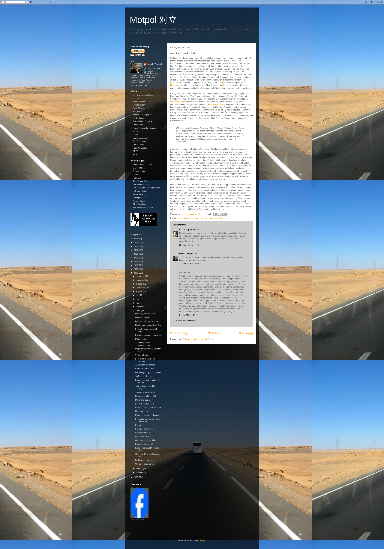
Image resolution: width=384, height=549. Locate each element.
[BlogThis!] (217, 214)
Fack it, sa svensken (144, 429)
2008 (136, 273)
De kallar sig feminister (145, 460)
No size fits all (139, 201)
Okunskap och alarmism (145, 440)
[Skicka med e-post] (214, 214)
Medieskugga (138, 118)
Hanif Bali (137, 178)
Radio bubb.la (139, 101)
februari (139, 469)
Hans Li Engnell (187, 253)
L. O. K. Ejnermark (187, 229)
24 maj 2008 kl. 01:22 (188, 315)
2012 (136, 258)
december (140, 276)
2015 (136, 246)
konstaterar (227, 85)
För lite (138, 425)
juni (138, 299)
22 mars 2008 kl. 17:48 (189, 245)
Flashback (137, 111)
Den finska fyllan (142, 317)
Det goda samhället (141, 184)
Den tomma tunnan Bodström (148, 325)
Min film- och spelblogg (143, 95)
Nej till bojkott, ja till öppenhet (148, 372)
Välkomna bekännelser (145, 392)
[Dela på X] (220, 214)
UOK (235, 102)
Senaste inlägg (179, 333)
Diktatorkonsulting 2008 (145, 396)
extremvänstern (177, 102)
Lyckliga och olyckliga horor (147, 321)
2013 (136, 254)
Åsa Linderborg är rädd (145, 365)
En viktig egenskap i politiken (148, 335)
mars (138, 310)
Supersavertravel (140, 138)
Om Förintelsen (139, 141)
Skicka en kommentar (185, 321)
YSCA (135, 131)
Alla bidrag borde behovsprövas (142, 344)
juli (137, 295)
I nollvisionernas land (144, 404)
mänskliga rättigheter (218, 218)
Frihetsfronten (139, 105)
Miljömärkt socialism (144, 400)
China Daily (138, 125)
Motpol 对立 (153, 20)
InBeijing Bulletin (140, 191)
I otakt (135, 174)
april (138, 307)
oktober (139, 284)
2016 (136, 242)
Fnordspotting (139, 171)
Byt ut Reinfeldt (142, 436)
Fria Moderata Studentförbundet (146, 188)
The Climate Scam (141, 181)
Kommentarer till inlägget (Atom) (199, 339)
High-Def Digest (140, 148)
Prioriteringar (140, 339)
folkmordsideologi (186, 218)
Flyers (135, 135)
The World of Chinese (142, 121)
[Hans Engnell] (139, 517)
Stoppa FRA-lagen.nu (142, 115)
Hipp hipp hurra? (142, 411)
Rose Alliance (139, 108)
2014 (136, 250)
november (140, 280)
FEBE (135, 154)
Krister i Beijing (139, 194)
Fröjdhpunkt (138, 198)
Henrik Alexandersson (142, 164)
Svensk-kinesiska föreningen (145, 128)
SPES (135, 151)
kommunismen (201, 218)
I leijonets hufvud (142, 433)
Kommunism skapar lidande (147, 415)
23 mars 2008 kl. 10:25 (189, 264)
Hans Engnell (135, 487)
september (141, 287)
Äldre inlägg (245, 333)
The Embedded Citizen (143, 208)
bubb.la (136, 98)
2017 (136, 239)
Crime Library (138, 144)
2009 (136, 269)
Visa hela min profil (138, 85)
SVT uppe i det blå (143, 376)
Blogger (202, 540)
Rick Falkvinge (139, 204)
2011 (136, 261)
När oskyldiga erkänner (145, 314)
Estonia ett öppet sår (144, 444)
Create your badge (137, 519)
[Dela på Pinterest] (225, 214)
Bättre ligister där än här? (146, 369)
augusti (139, 291)
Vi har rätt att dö (142, 355)
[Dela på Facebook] (223, 214)
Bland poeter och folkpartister (148, 407)
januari (139, 472)
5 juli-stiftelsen (139, 168)
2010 (136, 265)
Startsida (213, 333)
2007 (136, 477)
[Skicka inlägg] (209, 214)
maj (138, 303)
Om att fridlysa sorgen (145, 464)
